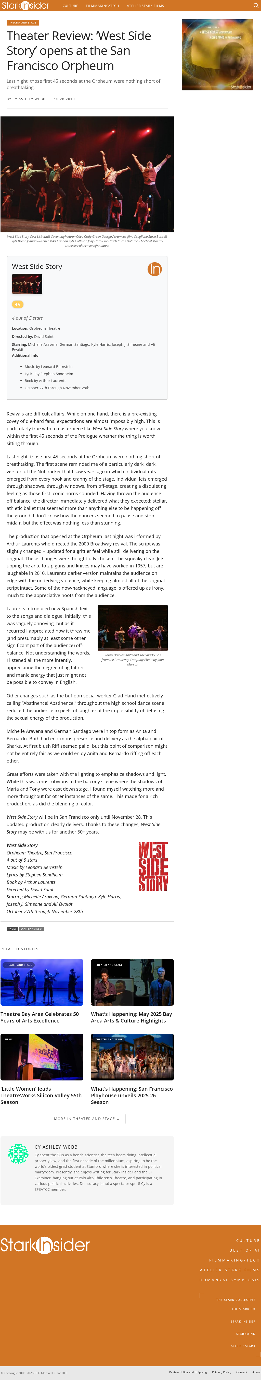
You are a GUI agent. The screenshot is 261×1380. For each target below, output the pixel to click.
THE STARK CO (243, 1309)
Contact (241, 1372)
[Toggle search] (256, 5)
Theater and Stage (23, 22)
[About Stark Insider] (217, 54)
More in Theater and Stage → (87, 1118)
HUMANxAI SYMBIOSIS (230, 1279)
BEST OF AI (245, 1250)
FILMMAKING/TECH (235, 1260)
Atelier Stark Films (145, 5)
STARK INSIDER (243, 1321)
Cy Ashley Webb (29, 99)
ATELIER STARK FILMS (230, 1269)
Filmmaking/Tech (102, 5)
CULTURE (248, 1240)
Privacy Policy (221, 1372)
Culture (70, 5)
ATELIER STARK (243, 1346)
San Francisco (31, 929)
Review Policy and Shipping (188, 1372)
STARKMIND (246, 1334)
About (256, 1372)
